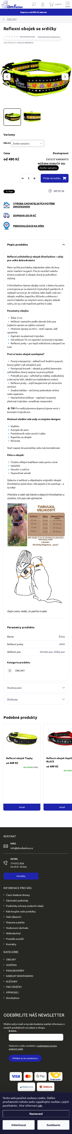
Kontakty (11, 944)
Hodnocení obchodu (17, 927)
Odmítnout (18, 1125)
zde (40, 1105)
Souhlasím (53, 1125)
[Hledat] (34, 4)
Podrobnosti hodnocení (49, 36)
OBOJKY (20, 670)
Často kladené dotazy (18, 894)
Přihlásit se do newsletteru (25, 1058)
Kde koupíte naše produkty (21, 911)
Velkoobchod (13, 933)
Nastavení (36, 1113)
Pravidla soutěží (15, 938)
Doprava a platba (15, 922)
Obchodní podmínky (17, 900)
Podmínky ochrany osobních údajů (25, 905)
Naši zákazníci (13, 916)
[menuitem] (9, 959)
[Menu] (67, 4)
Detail (22, 807)
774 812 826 (18, 865)
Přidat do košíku (52, 178)
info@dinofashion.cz (21, 848)
